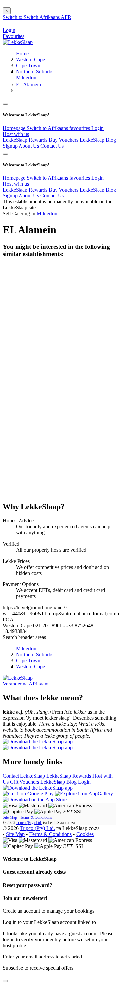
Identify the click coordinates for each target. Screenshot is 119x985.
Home (22, 53)
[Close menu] (5, 104)
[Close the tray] (5, 981)
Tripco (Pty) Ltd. (29, 822)
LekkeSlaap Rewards (26, 140)
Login (97, 128)
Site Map (10, 817)
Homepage (15, 128)
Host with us (16, 134)
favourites (80, 128)
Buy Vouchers (64, 140)
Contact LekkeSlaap (24, 776)
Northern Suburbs (34, 71)
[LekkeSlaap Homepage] (18, 42)
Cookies (85, 834)
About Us (29, 146)
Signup (11, 146)
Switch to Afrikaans (48, 128)
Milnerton (26, 77)
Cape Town (28, 65)
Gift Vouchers (24, 782)
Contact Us (52, 146)
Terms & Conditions (36, 817)
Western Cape (30, 59)
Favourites (13, 36)
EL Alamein (28, 84)
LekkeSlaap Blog (98, 140)
